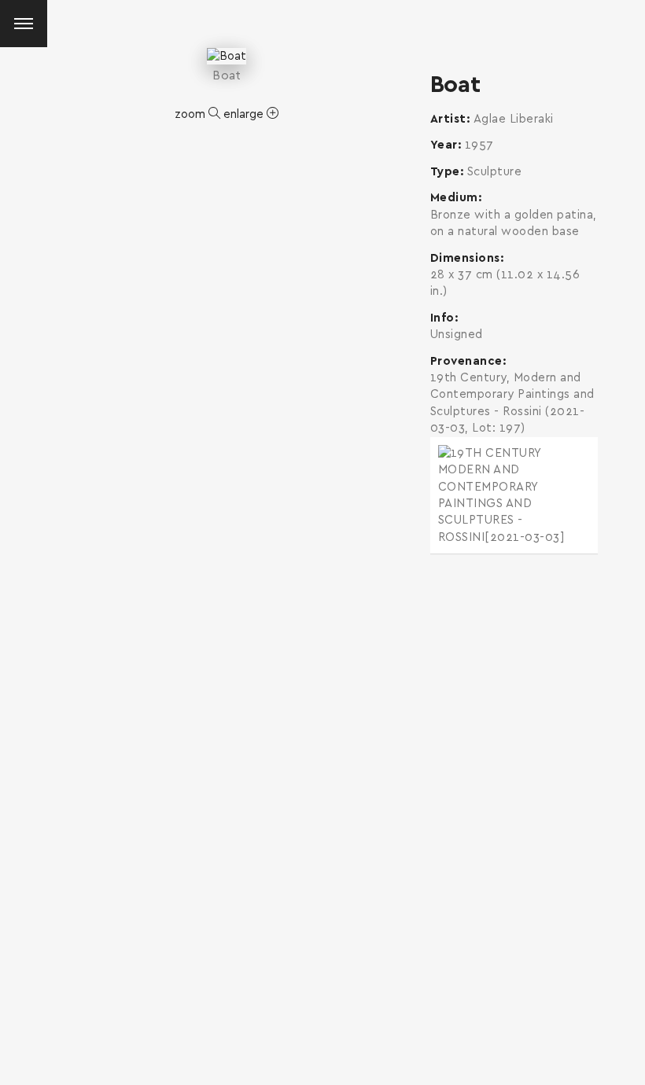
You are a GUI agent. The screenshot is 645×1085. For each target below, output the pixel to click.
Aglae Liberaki (514, 119)
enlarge (245, 114)
